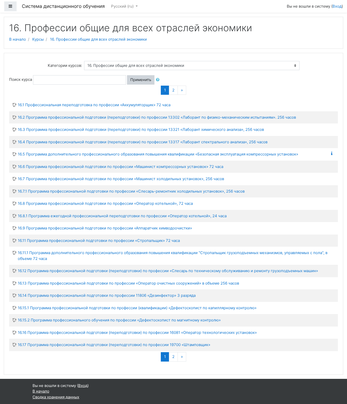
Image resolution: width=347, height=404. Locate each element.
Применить (140, 79)
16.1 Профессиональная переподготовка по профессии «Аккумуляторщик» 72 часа (94, 104)
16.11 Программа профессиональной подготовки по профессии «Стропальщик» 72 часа (99, 240)
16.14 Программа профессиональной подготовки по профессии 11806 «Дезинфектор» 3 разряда (107, 295)
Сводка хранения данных (56, 397)
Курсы (38, 39)
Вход (337, 6)
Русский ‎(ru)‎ (123, 6)
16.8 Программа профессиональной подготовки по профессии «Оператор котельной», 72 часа (105, 203)
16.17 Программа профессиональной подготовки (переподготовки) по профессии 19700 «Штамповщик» (114, 344)
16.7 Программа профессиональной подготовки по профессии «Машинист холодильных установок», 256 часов (121, 178)
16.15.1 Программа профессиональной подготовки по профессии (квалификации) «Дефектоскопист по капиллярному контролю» (137, 307)
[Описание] (333, 153)
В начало (17, 39)
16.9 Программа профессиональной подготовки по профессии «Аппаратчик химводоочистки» (105, 228)
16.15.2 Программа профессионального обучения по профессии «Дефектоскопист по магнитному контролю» (119, 320)
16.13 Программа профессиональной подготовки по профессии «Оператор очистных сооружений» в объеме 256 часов (128, 283)
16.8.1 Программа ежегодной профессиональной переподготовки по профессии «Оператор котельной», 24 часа (122, 215)
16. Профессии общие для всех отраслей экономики (98, 39)
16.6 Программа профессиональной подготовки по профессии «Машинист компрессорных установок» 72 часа (120, 166)
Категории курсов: (65, 65)
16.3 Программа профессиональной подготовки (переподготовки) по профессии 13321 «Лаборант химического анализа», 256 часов (141, 129)
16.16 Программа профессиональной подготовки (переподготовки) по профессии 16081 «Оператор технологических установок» (137, 332)
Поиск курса (20, 79)
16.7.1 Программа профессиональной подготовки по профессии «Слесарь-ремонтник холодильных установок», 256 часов (131, 191)
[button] (158, 80)
